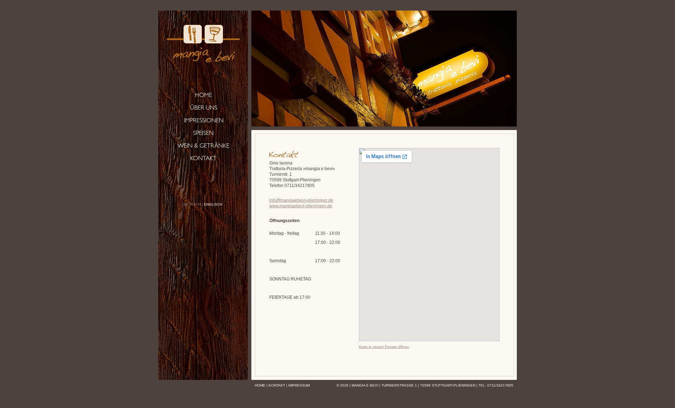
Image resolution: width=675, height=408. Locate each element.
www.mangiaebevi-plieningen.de (300, 205)
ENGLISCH (213, 204)
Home (260, 385)
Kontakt (277, 385)
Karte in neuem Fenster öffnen (384, 347)
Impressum (299, 385)
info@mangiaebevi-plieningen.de (301, 200)
